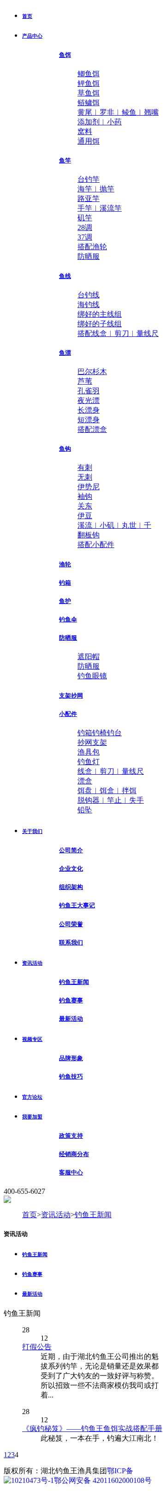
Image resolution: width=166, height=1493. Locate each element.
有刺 (84, 467)
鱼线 (65, 276)
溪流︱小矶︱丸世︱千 (114, 525)
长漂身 (88, 410)
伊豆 (84, 516)
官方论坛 (32, 1097)
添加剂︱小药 (99, 122)
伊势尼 (88, 487)
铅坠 (84, 810)
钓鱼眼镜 (92, 676)
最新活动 (71, 1018)
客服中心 (71, 1172)
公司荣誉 (71, 924)
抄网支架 (92, 742)
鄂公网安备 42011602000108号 (103, 1480)
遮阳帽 (88, 656)
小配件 (68, 713)
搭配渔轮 (92, 247)
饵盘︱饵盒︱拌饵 (106, 790)
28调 (84, 227)
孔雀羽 (88, 391)
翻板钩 (88, 535)
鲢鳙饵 (88, 102)
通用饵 (88, 141)
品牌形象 (71, 1058)
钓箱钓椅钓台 (99, 733)
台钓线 (88, 295)
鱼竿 (65, 160)
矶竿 (84, 218)
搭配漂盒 (92, 429)
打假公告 (37, 1347)
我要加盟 (32, 1116)
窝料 (84, 131)
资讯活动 (32, 963)
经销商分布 (74, 1154)
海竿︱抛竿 (95, 189)
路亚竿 (88, 198)
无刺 (84, 477)
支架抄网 (71, 695)
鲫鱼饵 (88, 74)
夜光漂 (88, 400)
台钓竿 (88, 179)
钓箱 (65, 582)
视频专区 (32, 1039)
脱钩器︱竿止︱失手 (110, 800)
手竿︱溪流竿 (99, 208)
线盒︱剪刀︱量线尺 (110, 771)
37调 (84, 237)
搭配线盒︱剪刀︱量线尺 (118, 333)
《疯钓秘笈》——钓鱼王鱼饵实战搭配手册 (92, 1428)
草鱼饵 (88, 93)
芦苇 (84, 381)
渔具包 (88, 752)
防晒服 (88, 256)
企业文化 (71, 868)
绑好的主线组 (99, 314)
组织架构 (71, 886)
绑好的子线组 (99, 324)
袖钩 (84, 496)
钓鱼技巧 (71, 1076)
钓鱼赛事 (71, 1000)
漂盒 (84, 781)
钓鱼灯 (88, 762)
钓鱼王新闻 (74, 982)
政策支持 (71, 1135)
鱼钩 (65, 448)
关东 (84, 506)
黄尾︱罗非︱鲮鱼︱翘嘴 (118, 112)
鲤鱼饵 (88, 83)
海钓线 (88, 304)
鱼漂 (65, 352)
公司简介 (71, 850)
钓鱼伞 (68, 619)
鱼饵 (65, 54)
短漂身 (88, 420)
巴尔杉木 (92, 371)
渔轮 (65, 564)
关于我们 (32, 831)
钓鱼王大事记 (77, 905)
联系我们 (71, 942)
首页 (27, 16)
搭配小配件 (95, 544)
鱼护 (65, 601)
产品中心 (32, 36)
